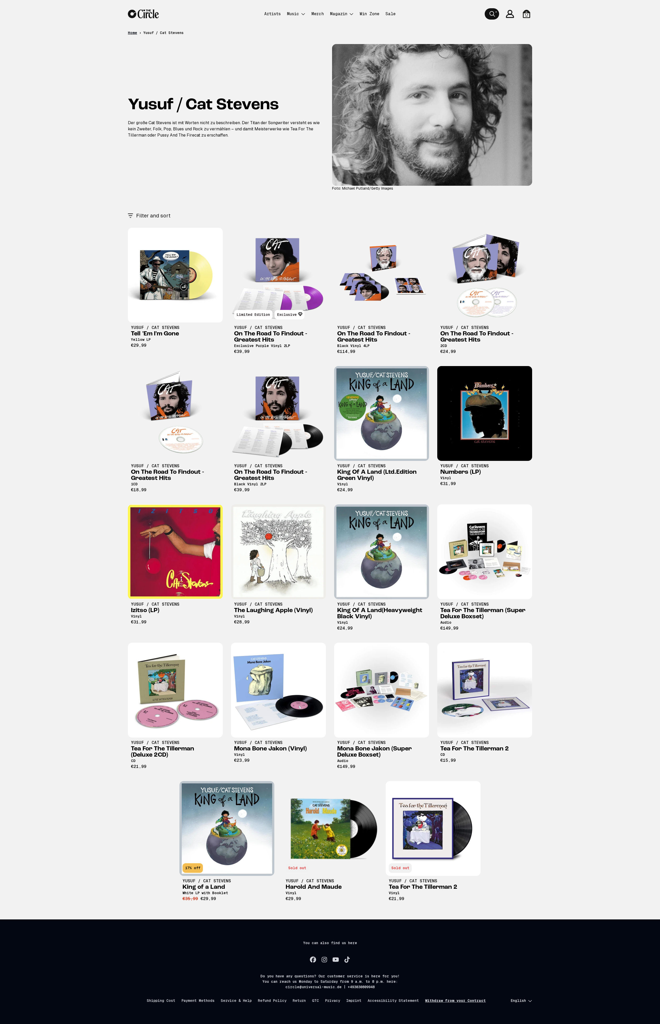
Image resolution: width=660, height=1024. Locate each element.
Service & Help (236, 1000)
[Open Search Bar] (492, 14)
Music (293, 13)
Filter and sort (153, 215)
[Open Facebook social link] (313, 959)
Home (132, 33)
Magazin (338, 13)
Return (299, 1000)
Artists (272, 13)
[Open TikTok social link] (347, 959)
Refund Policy (272, 1000)
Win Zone (369, 13)
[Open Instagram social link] (324, 959)
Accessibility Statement (393, 1000)
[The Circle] (143, 14)
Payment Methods (198, 1000)
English (518, 1000)
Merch (317, 13)
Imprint (353, 1000)
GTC (315, 1000)
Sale (390, 13)
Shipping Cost (161, 1000)
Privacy (332, 1000)
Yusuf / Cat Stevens (155, 327)
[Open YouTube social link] (335, 959)
